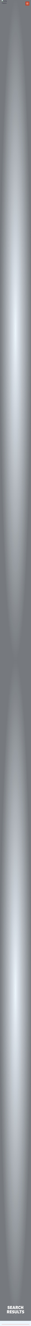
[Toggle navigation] (27, 3)
